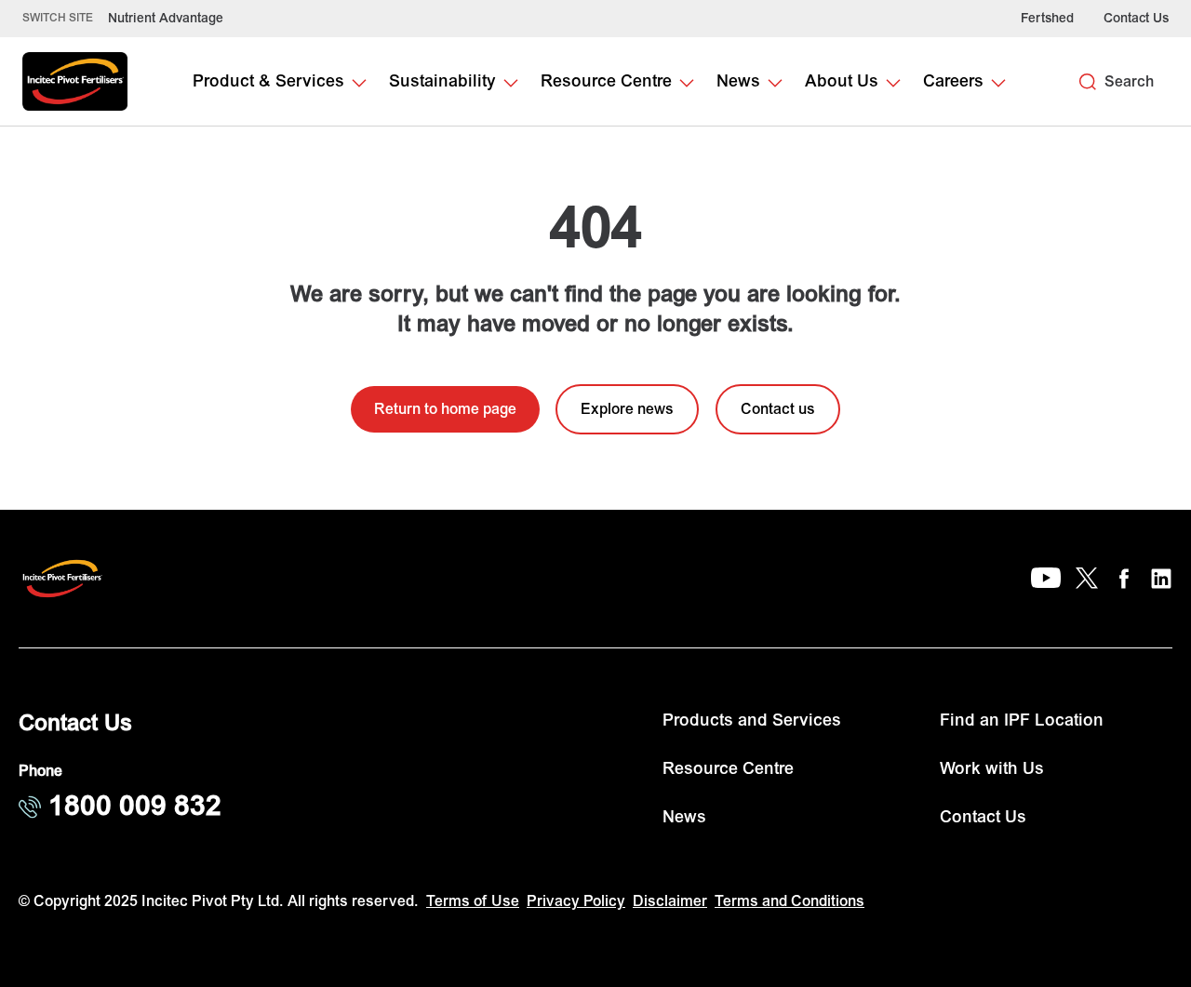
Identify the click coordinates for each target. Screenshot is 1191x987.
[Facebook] (1124, 578)
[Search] (1087, 82)
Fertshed (1047, 18)
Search (1129, 82)
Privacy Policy (576, 901)
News (684, 817)
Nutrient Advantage (165, 18)
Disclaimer (670, 901)
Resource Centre (728, 769)
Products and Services (751, 720)
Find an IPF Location (1022, 720)
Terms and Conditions (789, 901)
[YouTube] (1046, 578)
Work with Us (992, 769)
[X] (1087, 578)
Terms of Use (472, 901)
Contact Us (1136, 18)
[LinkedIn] (1161, 578)
